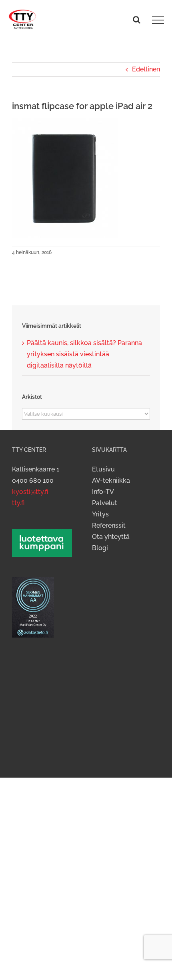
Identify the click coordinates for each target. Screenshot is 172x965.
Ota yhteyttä (111, 536)
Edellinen (146, 69)
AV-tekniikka (111, 480)
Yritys (100, 514)
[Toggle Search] (136, 20)
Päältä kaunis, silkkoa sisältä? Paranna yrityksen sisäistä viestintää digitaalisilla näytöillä (84, 354)
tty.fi (18, 503)
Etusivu (103, 469)
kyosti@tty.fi (30, 492)
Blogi (100, 548)
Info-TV (103, 492)
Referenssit (109, 525)
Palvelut (104, 503)
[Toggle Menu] (158, 20)
